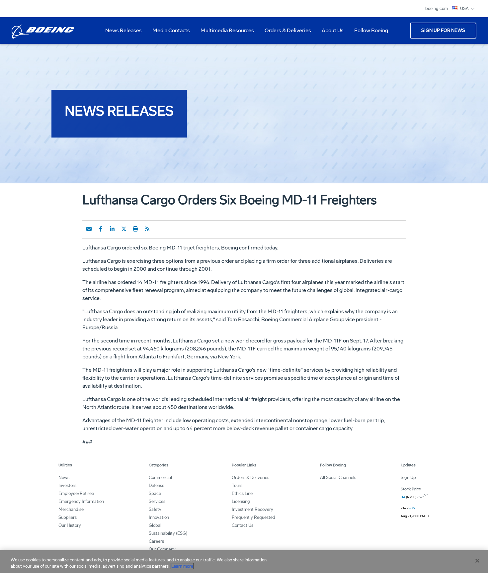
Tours (237, 485)
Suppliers (67, 517)
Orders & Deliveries (285, 33)
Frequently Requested (253, 517)
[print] (135, 229)
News (63, 477)
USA (465, 8)
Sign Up (408, 477)
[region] (244, 561)
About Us (330, 33)
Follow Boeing (371, 30)
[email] (89, 229)
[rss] (147, 229)
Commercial (160, 477)
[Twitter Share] (124, 229)
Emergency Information (81, 501)
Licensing (241, 501)
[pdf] (159, 229)
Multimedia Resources (224, 33)
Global (155, 525)
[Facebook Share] (101, 229)
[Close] (477, 560)
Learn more (182, 566)
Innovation (159, 517)
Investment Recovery (252, 509)
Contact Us (242, 525)
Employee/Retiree (76, 493)
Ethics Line (242, 493)
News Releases (123, 30)
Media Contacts (171, 30)
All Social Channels (338, 477)
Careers (156, 541)
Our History (69, 525)
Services (157, 501)
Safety (155, 509)
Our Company (162, 549)
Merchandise (71, 509)
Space (155, 493)
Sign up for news (443, 30)
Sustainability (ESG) (168, 533)
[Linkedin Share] (112, 229)
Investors (67, 485)
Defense (156, 485)
